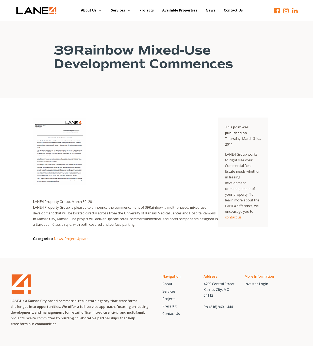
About (167, 283)
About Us (88, 10)
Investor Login (256, 283)
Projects (146, 10)
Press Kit (169, 306)
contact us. (233, 217)
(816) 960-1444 (221, 306)
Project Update (76, 238)
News (210, 10)
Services (118, 10)
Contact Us (233, 10)
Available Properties (179, 10)
